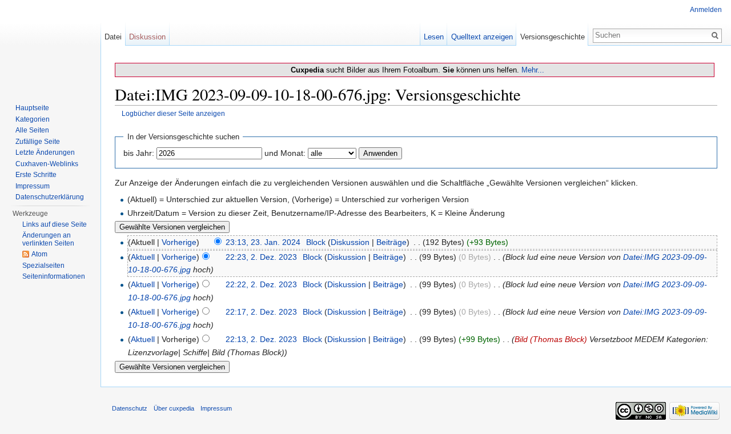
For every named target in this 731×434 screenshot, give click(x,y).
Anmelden (706, 10)
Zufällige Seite (37, 142)
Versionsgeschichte (552, 37)
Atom (39, 254)
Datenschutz (129, 408)
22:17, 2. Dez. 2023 (261, 311)
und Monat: (285, 153)
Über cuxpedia (174, 408)
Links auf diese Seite (54, 224)
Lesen (434, 37)
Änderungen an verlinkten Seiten (48, 239)
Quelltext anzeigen (482, 37)
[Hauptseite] (50, 45)
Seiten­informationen (53, 276)
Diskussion (350, 242)
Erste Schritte (36, 175)
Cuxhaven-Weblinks (46, 164)
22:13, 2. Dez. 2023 (261, 339)
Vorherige (179, 242)
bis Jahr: (138, 153)
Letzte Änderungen (45, 152)
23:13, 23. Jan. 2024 (263, 242)
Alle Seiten (32, 130)
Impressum (32, 186)
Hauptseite (32, 108)
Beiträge (391, 242)
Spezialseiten (43, 266)
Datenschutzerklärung (49, 197)
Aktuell (143, 257)
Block (316, 242)
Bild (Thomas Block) (551, 339)
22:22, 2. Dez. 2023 (261, 284)
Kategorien (32, 119)
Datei (113, 37)
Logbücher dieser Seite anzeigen (173, 113)
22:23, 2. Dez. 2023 (261, 257)
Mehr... (532, 70)
